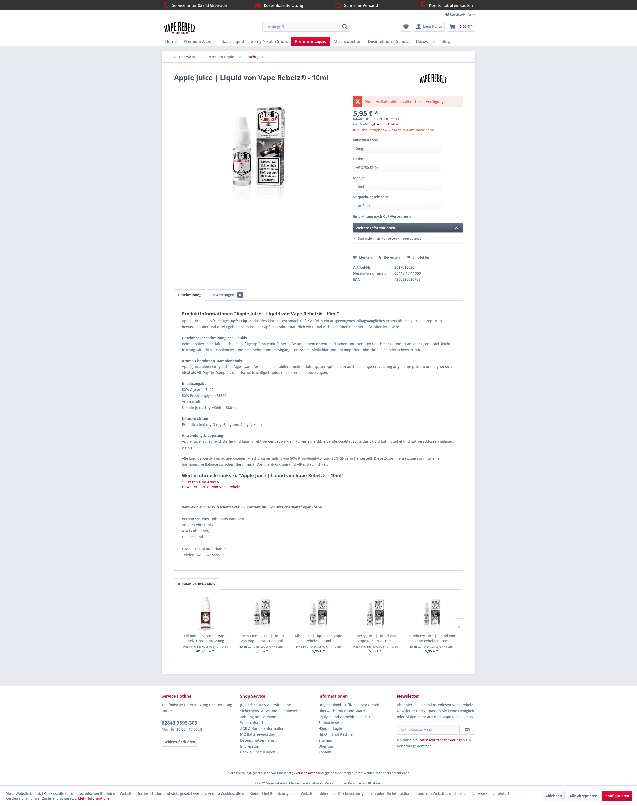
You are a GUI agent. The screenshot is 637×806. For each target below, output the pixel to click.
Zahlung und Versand (258, 716)
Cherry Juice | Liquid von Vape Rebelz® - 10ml (375, 638)
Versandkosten (306, 773)
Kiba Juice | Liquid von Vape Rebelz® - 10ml (318, 638)
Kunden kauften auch (196, 584)
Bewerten (392, 257)
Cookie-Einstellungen (257, 752)
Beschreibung (189, 295)
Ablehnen (553, 795)
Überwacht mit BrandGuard (341, 710)
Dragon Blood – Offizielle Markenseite (349, 704)
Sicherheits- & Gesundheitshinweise (270, 710)
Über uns (326, 746)
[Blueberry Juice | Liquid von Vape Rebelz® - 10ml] (431, 613)
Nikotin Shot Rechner (336, 734)
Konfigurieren (617, 795)
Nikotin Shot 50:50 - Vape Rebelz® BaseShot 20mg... (205, 638)
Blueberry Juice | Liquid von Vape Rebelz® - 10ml (431, 638)
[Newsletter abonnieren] (467, 730)
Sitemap (325, 740)
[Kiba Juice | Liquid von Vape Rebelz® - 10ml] (318, 613)
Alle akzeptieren (583, 795)
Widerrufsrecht (252, 722)
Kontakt (324, 752)
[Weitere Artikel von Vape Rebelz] (434, 82)
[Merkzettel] (406, 27)
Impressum (249, 746)
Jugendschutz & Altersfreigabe (265, 704)
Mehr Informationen (95, 798)
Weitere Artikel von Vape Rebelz (212, 486)
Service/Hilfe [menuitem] (460, 14)
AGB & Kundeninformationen (264, 728)
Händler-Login (330, 728)
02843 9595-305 (179, 723)
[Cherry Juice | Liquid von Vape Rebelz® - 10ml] (375, 613)
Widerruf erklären (179, 741)
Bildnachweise (330, 722)
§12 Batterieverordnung (260, 734)
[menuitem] (306, 27)
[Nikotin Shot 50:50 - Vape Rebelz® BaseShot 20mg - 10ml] (205, 613)
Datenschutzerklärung (258, 740)
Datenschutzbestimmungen (442, 740)
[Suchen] (345, 27)
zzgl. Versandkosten (384, 124)
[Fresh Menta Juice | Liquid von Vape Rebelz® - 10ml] (262, 613)
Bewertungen (226, 295)
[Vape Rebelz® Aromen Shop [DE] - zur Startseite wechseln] (182, 28)
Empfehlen (420, 257)
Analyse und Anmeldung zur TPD (346, 716)
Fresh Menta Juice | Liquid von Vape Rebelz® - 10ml (262, 638)
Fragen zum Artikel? (202, 482)
